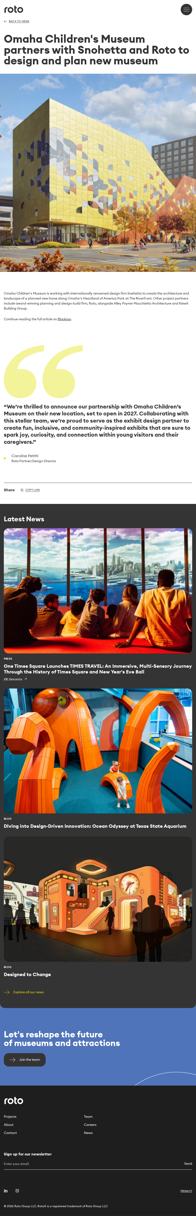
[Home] (14, 9)
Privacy (186, 1191)
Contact (10, 1133)
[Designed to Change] (98, 907)
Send (188, 1163)
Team (88, 1116)
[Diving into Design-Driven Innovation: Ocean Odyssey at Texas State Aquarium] (98, 758)
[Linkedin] (6, 1191)
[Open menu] (186, 9)
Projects (10, 1116)
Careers (90, 1125)
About (8, 1125)
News (88, 1133)
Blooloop (64, 319)
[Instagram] (17, 1191)
